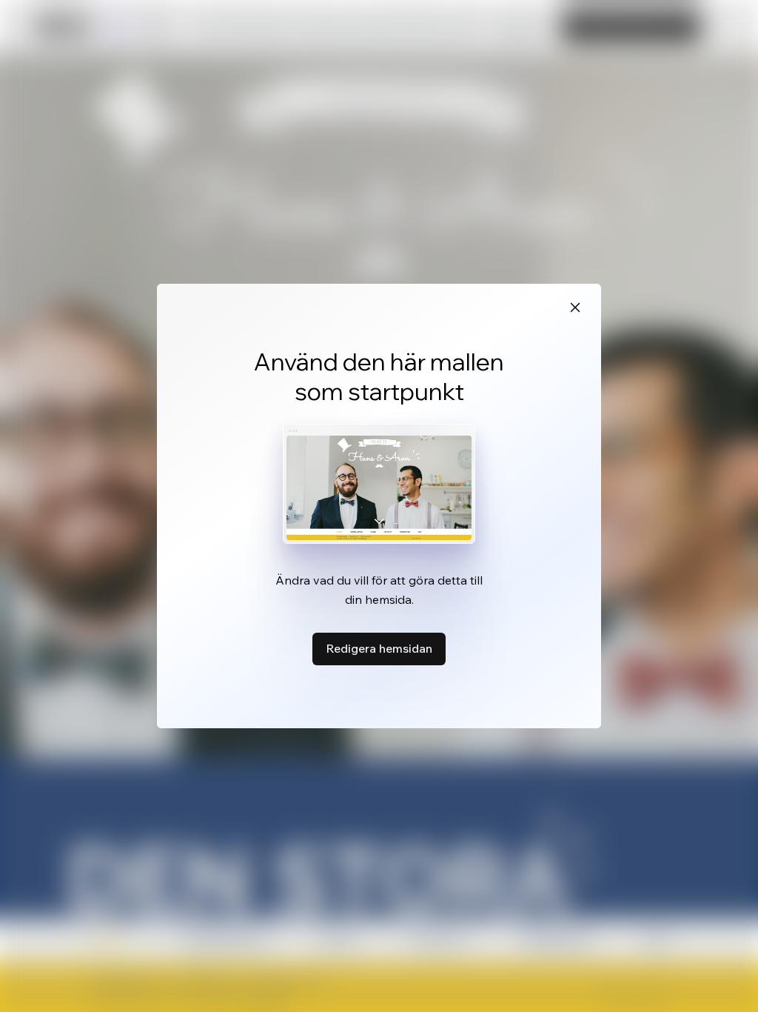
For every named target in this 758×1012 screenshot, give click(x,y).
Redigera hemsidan (379, 648)
